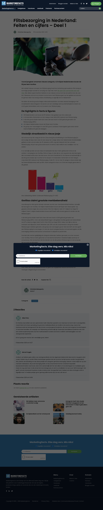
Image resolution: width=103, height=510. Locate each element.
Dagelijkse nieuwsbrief (44, 250)
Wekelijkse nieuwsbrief (60, 250)
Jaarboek (40, 8)
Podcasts (49, 8)
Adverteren (52, 3)
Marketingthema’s (8, 8)
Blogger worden (63, 3)
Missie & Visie (74, 3)
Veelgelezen (21, 8)
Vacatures (31, 8)
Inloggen (96, 3)
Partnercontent (59, 8)
